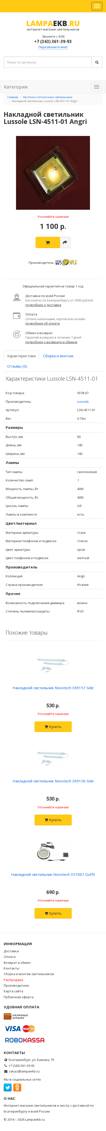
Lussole (83, 401)
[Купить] (47, 242)
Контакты (11, 968)
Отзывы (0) (17, 366)
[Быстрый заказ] (65, 242)
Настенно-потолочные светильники (47, 97)
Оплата (10, 956)
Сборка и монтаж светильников (29, 974)
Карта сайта (13, 991)
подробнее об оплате (42, 323)
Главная (12, 97)
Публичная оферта (19, 997)
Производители (16, 985)
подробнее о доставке (43, 305)
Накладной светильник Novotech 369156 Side (53, 780)
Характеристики (21, 355)
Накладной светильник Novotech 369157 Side (53, 687)
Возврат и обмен (17, 962)
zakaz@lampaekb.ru (24, 1071)
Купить (55, 726)
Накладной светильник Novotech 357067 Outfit (53, 874)
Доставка (11, 951)
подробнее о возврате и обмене (51, 342)
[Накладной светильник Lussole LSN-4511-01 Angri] (53, 173)
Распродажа (13, 980)
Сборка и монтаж (58, 355)
